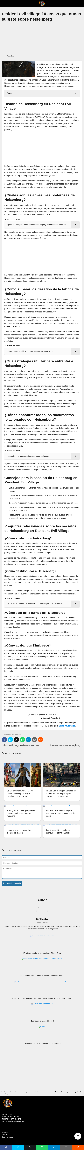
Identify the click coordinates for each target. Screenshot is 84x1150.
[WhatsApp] (22, 739)
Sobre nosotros (7, 1137)
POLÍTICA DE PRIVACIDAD (11, 1119)
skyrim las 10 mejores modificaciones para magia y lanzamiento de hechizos (22, 746)
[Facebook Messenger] (10, 739)
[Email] (34, 739)
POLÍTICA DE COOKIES (10, 1116)
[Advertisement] (42, 38)
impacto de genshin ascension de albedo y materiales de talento (65, 746)
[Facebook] (4, 739)
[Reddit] (40, 739)
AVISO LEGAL (7, 1114)
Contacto (5, 1134)
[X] (16, 739)
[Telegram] (28, 739)
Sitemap (5, 1132)
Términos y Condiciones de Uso (13, 1121)
